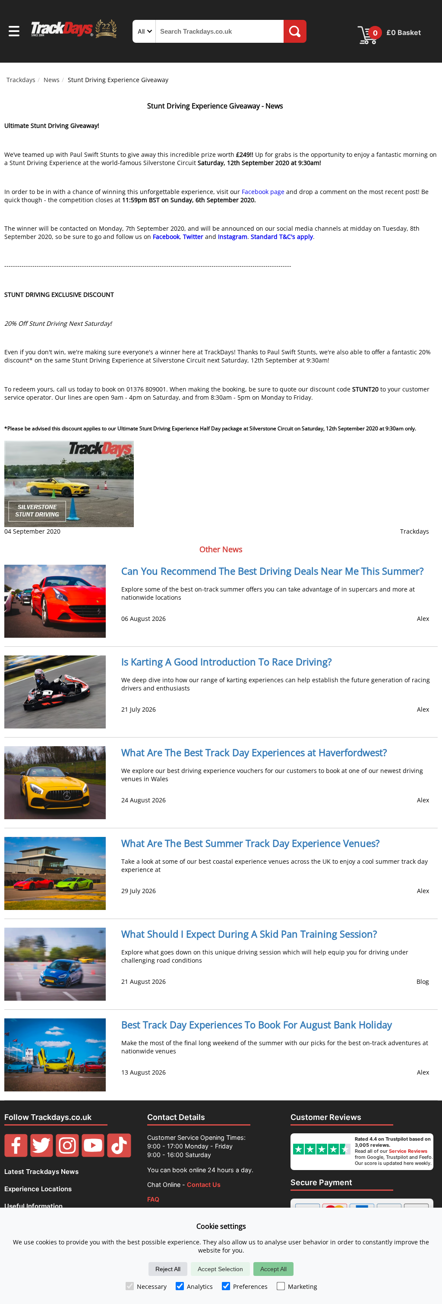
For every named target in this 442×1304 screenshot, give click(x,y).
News (52, 80)
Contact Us (204, 1184)
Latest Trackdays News (41, 1171)
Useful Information (33, 1206)
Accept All (273, 1269)
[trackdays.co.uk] (74, 37)
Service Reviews (408, 1151)
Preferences (250, 1286)
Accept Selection (220, 1269)
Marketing (302, 1286)
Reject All (167, 1269)
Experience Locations (38, 1189)
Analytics (200, 1286)
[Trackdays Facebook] (16, 1155)
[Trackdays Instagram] (67, 1155)
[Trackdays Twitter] (42, 1155)
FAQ (153, 1199)
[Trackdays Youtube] (93, 1155)
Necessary (152, 1286)
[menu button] (14, 32)
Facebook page (263, 192)
